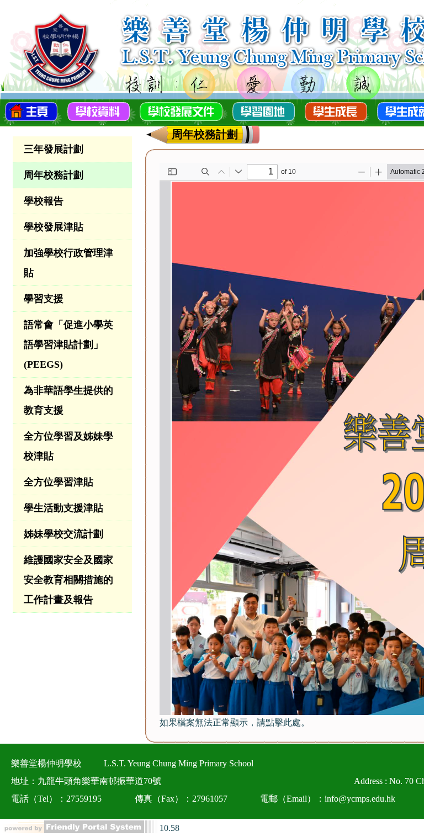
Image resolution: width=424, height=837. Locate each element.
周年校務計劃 (53, 175)
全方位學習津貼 (58, 482)
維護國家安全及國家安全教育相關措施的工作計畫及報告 (68, 579)
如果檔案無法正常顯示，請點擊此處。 (235, 722)
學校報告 (43, 200)
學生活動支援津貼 (63, 507)
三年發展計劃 (53, 149)
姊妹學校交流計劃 (63, 533)
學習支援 (43, 298)
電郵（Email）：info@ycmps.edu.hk (327, 798)
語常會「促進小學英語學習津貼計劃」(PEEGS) (68, 344)
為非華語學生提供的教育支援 (68, 400)
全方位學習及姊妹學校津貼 (68, 446)
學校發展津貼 (53, 226)
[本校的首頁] (31, 110)
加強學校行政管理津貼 (68, 262)
